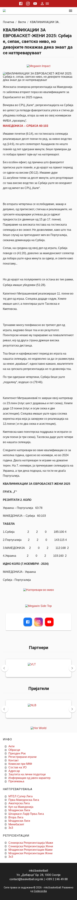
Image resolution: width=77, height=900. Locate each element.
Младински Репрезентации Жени (30, 853)
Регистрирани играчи (22, 756)
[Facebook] (27, 622)
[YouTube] (49, 622)
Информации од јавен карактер (29, 777)
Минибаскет (16, 824)
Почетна (8, 22)
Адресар (14, 770)
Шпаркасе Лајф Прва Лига (26, 813)
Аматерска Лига (19, 803)
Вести (22, 22)
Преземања (16, 781)
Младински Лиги (19, 810)
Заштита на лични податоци (27, 774)
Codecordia (40, 891)
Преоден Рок (17, 753)
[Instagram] (38, 622)
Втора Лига (15, 817)
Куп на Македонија (20, 806)
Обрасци (14, 749)
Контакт (13, 760)
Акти (11, 746)
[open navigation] (70, 10)
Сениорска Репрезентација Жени (30, 846)
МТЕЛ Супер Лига (20, 796)
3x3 (10, 827)
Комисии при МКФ (20, 763)
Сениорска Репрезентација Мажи (30, 842)
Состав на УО (17, 767)
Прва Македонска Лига (23, 799)
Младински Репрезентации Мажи (30, 849)
